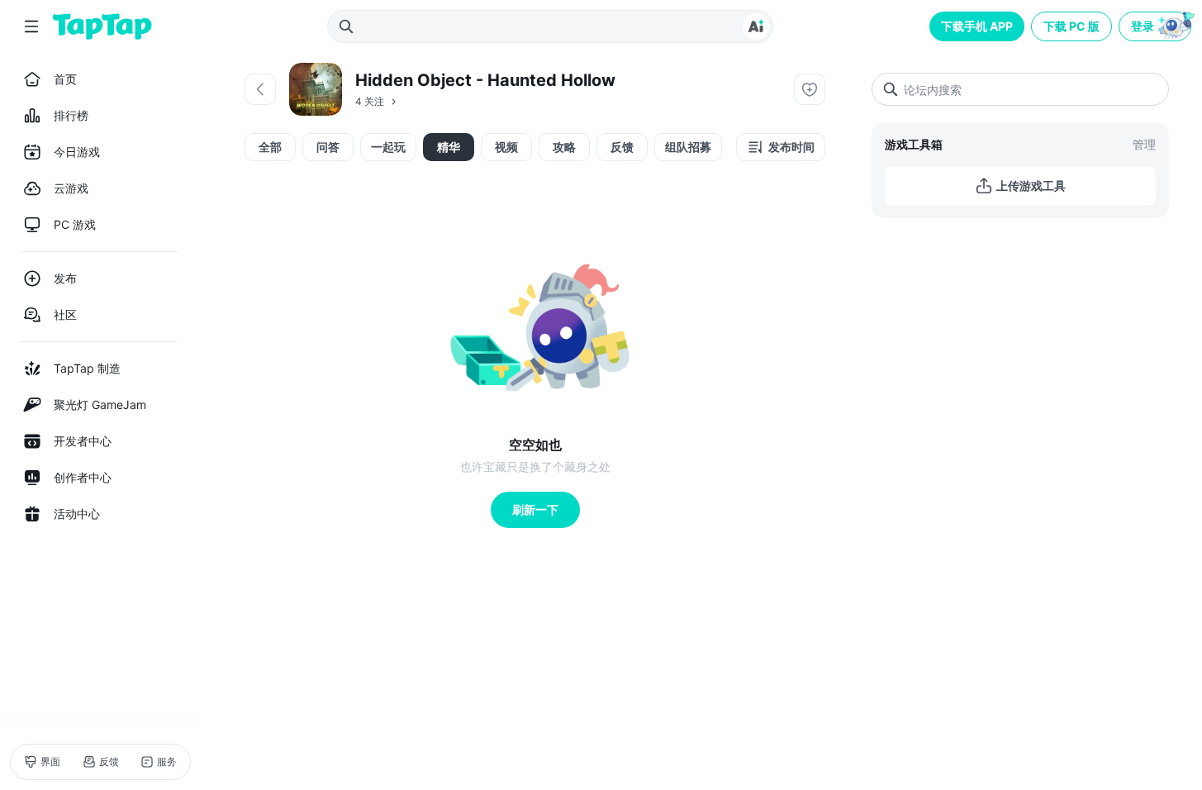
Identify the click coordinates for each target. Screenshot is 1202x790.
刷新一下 (535, 509)
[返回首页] (102, 26)
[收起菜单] (31, 26)
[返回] (260, 89)
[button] (1157, 26)
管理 (1144, 144)
